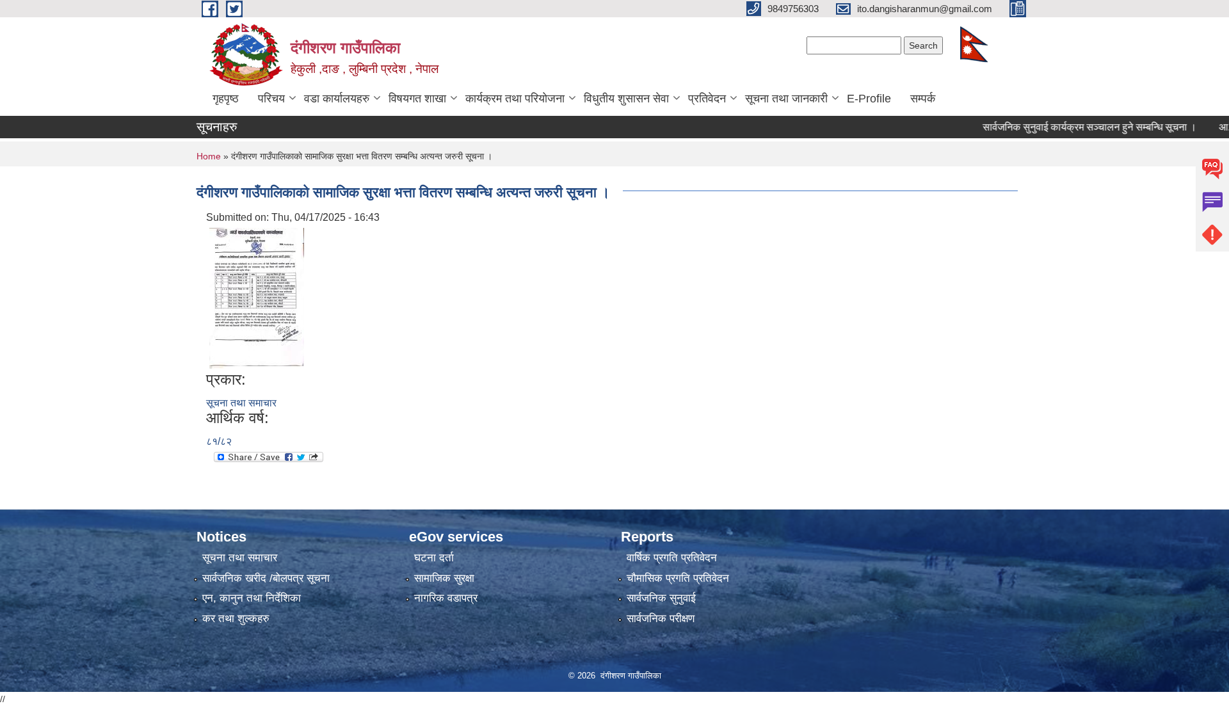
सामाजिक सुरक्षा (444, 578)
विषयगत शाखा (417, 98)
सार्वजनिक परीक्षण (661, 619)
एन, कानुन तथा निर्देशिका (251, 598)
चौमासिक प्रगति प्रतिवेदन (678, 578)
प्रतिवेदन (707, 98)
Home (209, 156)
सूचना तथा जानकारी (786, 98)
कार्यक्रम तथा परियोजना (515, 98)
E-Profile (869, 98)
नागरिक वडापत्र (446, 598)
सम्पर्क (922, 98)
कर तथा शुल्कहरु (235, 619)
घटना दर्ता (434, 558)
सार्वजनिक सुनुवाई (661, 598)
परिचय (271, 98)
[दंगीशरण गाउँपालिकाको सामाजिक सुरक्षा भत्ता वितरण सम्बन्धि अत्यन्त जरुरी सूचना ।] (256, 297)
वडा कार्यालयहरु (336, 98)
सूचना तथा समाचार (241, 402)
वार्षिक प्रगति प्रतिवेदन (672, 558)
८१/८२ (219, 441)
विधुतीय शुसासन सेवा (626, 98)
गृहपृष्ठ (226, 98)
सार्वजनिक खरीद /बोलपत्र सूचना (266, 578)
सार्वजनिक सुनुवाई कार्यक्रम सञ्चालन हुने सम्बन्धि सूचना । (1071, 127)
